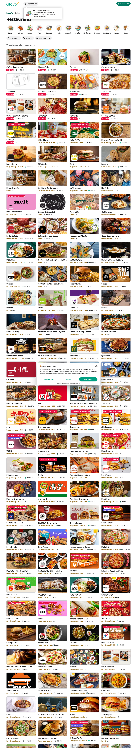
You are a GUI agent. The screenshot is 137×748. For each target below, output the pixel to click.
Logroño (9, 13)
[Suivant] (128, 29)
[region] (68, 29)
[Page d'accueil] (12, 4)
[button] (10, 29)
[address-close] (58, 12)
